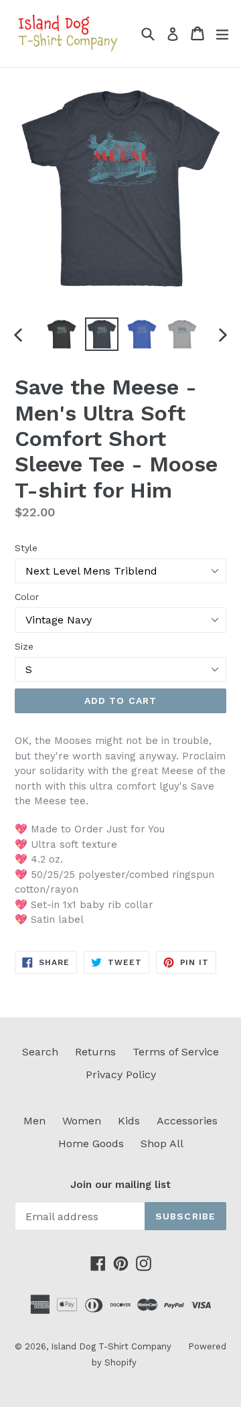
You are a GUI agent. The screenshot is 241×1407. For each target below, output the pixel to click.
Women (81, 1120)
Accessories (187, 1120)
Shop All (162, 1143)
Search (40, 1051)
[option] (62, 334)
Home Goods (91, 1143)
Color (27, 596)
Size (24, 646)
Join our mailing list (120, 1185)
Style (26, 547)
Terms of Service (176, 1051)
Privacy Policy (121, 1074)
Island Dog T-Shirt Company (111, 1346)
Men (34, 1120)
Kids (129, 1120)
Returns (95, 1051)
